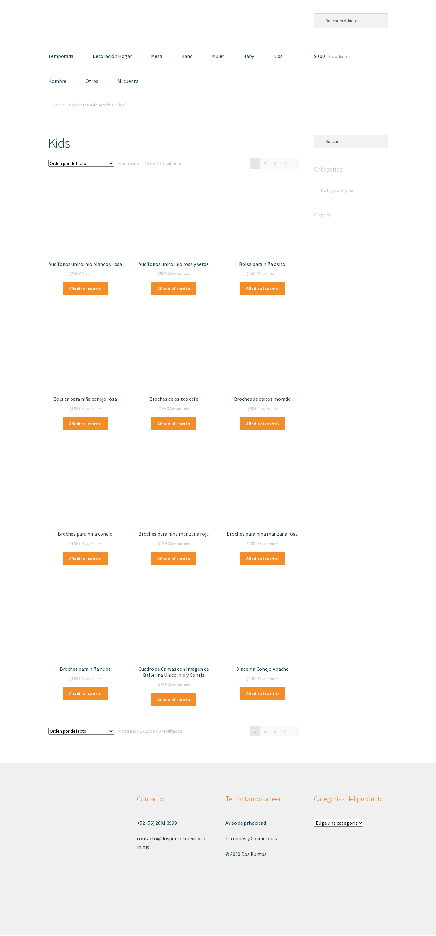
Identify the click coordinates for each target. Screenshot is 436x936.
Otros (92, 81)
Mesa (156, 56)
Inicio (59, 105)
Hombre (57, 81)
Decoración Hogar (112, 56)
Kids (277, 56)
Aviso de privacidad (245, 823)
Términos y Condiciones (251, 838)
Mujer (218, 56)
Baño (187, 56)
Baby (248, 56)
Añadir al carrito (85, 288)
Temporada (60, 56)
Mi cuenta (128, 81)
